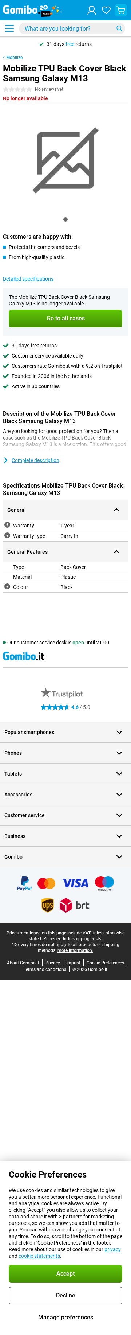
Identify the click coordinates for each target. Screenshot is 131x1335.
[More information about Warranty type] (7, 535)
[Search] (119, 28)
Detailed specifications (28, 279)
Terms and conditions (45, 969)
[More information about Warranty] (7, 525)
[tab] (65, 219)
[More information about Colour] (7, 586)
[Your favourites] (106, 10)
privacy (112, 1249)
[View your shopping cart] (121, 10)
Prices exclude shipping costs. (72, 938)
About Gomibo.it (23, 962)
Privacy (52, 962)
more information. (75, 950)
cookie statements (39, 1256)
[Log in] (91, 10)
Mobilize (14, 57)
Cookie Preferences (105, 962)
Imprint (73, 962)
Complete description (35, 460)
